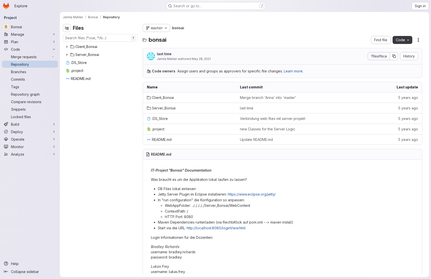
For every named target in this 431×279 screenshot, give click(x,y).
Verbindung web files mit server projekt (272, 118)
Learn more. (293, 71)
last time (164, 54)
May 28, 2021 (201, 59)
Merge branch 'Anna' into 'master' (268, 97)
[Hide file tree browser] (67, 28)
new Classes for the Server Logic (267, 129)
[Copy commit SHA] (394, 56)
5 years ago (408, 97)
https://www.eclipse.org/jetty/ (252, 194)
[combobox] (100, 38)
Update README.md (256, 139)
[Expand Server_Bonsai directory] (67, 55)
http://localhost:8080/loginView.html (216, 228)
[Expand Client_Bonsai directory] (67, 47)
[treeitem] (101, 47)
